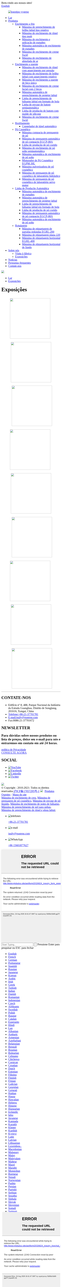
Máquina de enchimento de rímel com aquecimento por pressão (40, 69)
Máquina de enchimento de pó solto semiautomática (38, 150)
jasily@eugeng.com (19, 833)
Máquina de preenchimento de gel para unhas (26, 807)
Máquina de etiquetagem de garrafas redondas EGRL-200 (38, 230)
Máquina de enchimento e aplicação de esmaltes (36, 41)
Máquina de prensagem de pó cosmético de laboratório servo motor (38, 182)
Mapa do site (20, 794)
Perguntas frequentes (19, 262)
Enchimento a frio (25, 23)
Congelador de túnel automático (39, 126)
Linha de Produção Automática (32, 188)
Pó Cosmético (22, 129)
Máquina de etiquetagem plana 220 (41, 234)
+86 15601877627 (18, 845)
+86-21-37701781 (18, 821)
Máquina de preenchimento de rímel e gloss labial (28, 810)
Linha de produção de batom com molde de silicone (40, 112)
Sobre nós (13, 250)
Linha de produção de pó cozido (39, 144)
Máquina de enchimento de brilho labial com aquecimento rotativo (40, 75)
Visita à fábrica (23, 253)
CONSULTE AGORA (14, 752)
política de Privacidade (13, 749)
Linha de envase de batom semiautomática (36, 106)
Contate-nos (14, 265)
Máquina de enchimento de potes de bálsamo (34, 803)
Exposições (21, 256)
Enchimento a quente (26, 64)
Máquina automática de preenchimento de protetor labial (39, 94)
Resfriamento (22, 123)
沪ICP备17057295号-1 (26, 791)
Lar (10, 17)
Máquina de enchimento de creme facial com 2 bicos (40, 87)
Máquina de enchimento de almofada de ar (36, 60)
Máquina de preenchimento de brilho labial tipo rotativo (38, 29)
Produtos (13, 20)
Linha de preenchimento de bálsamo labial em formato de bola (40, 100)
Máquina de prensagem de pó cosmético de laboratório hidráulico (41, 174)
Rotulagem (21, 225)
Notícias (12, 259)
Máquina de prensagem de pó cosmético (25, 799)
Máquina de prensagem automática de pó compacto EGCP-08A (41, 140)
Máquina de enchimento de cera (18, 797)
